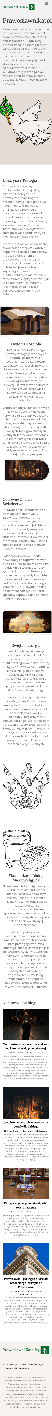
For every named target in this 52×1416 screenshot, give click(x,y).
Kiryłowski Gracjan (15, 1053)
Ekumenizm (24, 1368)
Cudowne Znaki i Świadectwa (35, 1131)
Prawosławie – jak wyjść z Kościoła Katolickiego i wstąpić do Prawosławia (26, 1283)
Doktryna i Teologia (35, 1053)
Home (5, 1364)
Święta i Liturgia (36, 1364)
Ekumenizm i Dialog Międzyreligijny (31, 1292)
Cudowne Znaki (10, 1368)
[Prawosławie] (19, 9)
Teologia (14, 1364)
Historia (23, 1364)
